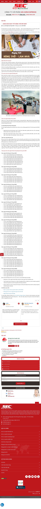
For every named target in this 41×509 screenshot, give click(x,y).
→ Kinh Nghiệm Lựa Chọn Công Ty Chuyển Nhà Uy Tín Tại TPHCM (11, 350)
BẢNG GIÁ (14, 1)
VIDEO (22, 1)
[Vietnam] (37, 1)
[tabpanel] (11, 311)
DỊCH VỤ (10, 1)
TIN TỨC (25, 1)
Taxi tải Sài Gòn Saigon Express (20, 295)
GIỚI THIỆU (6, 1)
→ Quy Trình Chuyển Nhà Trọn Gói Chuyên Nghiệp (9, 353)
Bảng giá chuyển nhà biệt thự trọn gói (8, 444)
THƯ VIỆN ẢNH (18, 1)
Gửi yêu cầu (19, 383)
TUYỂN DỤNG (29, 1)
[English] (39, 1)
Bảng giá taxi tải (4, 452)
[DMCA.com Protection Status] (4, 478)
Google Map (5, 418)
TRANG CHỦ (2, 1)
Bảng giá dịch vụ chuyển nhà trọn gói (8, 449)
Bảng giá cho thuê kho (5, 454)
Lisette (7, 303)
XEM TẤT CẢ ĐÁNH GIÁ (20, 323)
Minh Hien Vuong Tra (29, 303)
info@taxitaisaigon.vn (7, 422)
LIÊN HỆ (33, 1)
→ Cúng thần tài (3, 355)
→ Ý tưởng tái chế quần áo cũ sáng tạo (7, 354)
